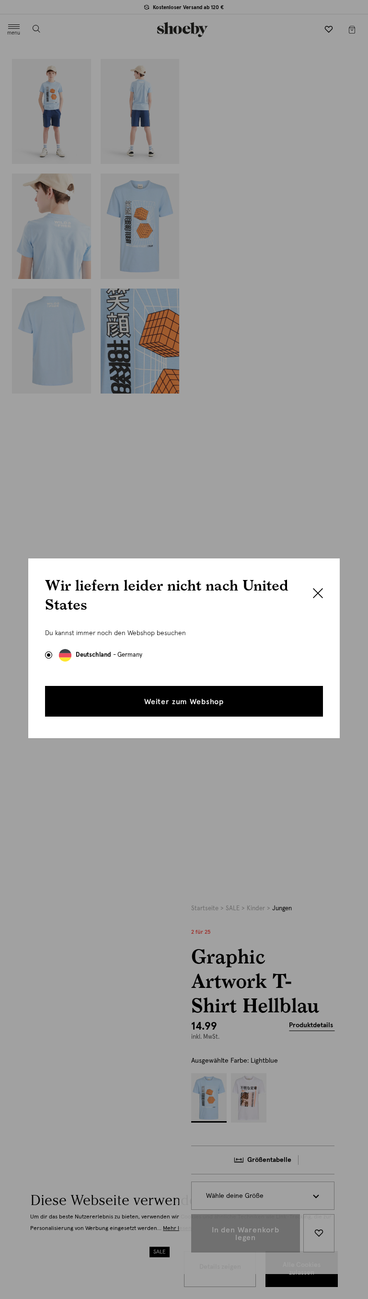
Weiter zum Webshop (184, 702)
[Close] (318, 594)
